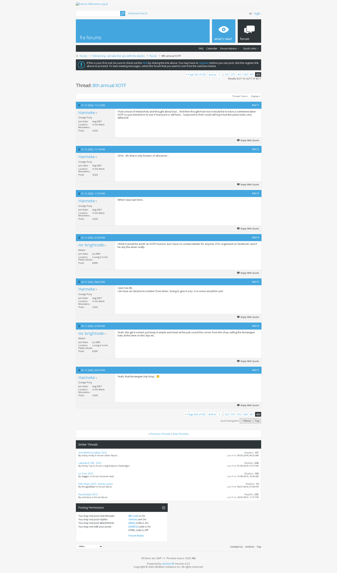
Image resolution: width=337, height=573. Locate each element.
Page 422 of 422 (197, 74)
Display (254, 96)
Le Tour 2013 (85, 473)
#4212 (255, 149)
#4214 (255, 237)
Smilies (133, 519)
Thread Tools (239, 96)
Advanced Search (137, 13)
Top (257, 420)
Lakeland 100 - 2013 (89, 463)
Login (257, 13)
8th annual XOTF (109, 85)
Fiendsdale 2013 (88, 494)
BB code (133, 516)
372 (233, 74)
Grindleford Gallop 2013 (92, 452)
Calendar (211, 48)
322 (227, 74)
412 (239, 74)
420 (246, 74)
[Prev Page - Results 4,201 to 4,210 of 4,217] (219, 75)
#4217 (255, 370)
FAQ (201, 48)
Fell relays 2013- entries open (95, 484)
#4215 (255, 281)
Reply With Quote (250, 140)
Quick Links (249, 48)
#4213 (255, 193)
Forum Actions (228, 48)
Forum (83, 56)
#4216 (255, 326)
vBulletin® (168, 563)
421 (252, 74)
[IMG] (132, 523)
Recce (153, 56)
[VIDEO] (133, 526)
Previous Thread (160, 434)
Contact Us (236, 546)
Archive (249, 546)
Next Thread (180, 434)
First (213, 75)
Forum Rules (136, 535)
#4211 (255, 105)
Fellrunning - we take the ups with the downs (118, 56)
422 (258, 74)
